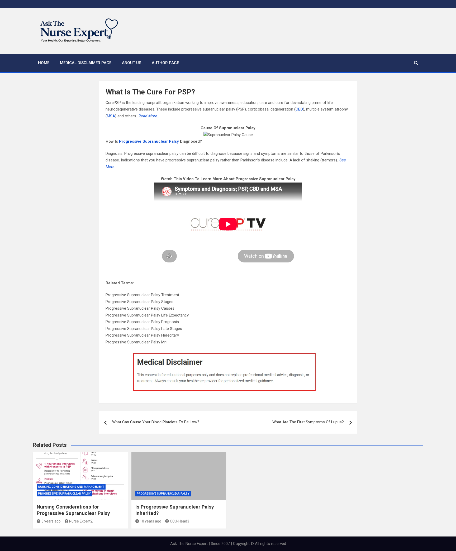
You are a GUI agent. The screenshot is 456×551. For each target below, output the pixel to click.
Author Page (165, 62)
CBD (299, 109)
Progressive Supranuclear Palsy (149, 141)
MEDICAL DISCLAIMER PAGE (85, 62)
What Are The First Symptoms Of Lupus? (308, 422)
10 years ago (150, 521)
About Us (131, 62)
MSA (111, 116)
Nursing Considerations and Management (71, 486)
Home (43, 62)
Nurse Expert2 (81, 521)
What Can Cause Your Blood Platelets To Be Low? (155, 422)
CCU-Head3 (179, 521)
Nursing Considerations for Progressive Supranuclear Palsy (73, 510)
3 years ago (51, 521)
